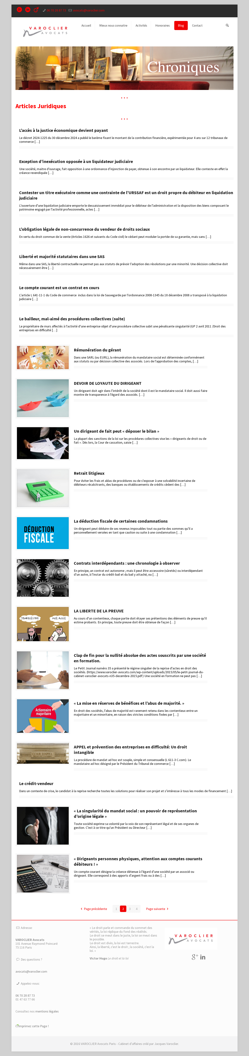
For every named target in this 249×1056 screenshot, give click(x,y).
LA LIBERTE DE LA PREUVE (99, 611)
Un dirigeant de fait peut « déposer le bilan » (116, 431)
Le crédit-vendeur (36, 783)
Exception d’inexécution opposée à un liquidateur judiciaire (76, 161)
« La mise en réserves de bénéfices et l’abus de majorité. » (129, 703)
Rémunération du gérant (97, 350)
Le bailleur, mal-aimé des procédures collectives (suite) (72, 319)
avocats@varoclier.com (89, 10)
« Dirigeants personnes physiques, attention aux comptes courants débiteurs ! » (138, 861)
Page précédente (95, 909)
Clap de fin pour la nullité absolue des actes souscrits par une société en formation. (140, 658)
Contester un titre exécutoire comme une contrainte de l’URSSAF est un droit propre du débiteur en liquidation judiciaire (126, 195)
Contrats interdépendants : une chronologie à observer (127, 563)
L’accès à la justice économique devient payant (63, 130)
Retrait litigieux (90, 473)
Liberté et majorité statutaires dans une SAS (62, 256)
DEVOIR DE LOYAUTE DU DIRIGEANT (107, 383)
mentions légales (47, 1011)
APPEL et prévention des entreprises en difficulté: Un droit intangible (130, 749)
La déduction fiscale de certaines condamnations (121, 521)
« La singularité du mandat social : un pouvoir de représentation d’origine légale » (135, 813)
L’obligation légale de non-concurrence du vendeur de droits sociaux (84, 229)
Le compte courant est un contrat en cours (59, 287)
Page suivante (155, 909)
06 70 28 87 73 (56, 10)
